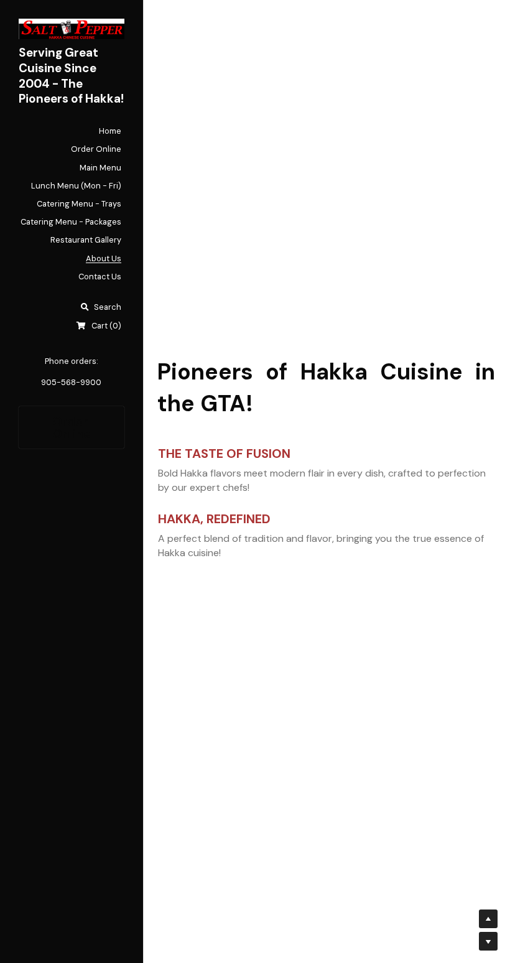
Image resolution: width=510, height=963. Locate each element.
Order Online (71, 427)
